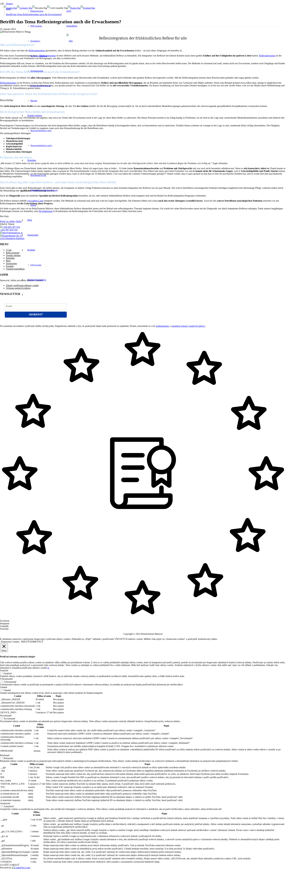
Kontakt (10, 266)
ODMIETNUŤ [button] (36, 641)
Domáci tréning (13, 255)
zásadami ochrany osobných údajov (188, 326)
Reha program (12, 252)
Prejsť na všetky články (11, 221)
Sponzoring (11, 263)
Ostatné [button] (3, 687)
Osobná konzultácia (15, 269)
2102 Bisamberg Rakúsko (12, 238)
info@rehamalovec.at (12, 232)
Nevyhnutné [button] (6, 715)
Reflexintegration (267, 55)
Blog (8, 261)
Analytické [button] (5, 803)
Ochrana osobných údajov (18, 288)
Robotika (10, 258)
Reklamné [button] (5, 755)
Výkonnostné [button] (6, 679)
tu (48, 668)
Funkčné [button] (4, 670)
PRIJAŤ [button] (25, 641)
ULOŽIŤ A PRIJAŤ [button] (9, 865)
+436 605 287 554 (11, 227)
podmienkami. (163, 326)
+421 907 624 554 (8, 229)
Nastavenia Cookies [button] (10, 641)
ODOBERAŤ (36, 314)
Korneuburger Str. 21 (12, 235)
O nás (8, 250)
